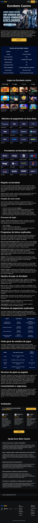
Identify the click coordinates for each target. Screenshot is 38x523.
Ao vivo (13, 84)
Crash (23, 84)
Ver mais (19, 431)
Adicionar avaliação (31, 408)
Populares (4, 84)
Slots (32, 84)
